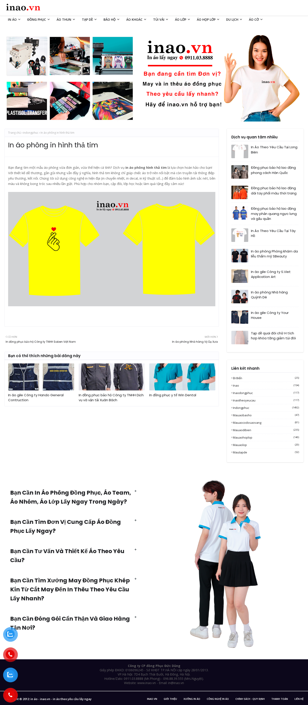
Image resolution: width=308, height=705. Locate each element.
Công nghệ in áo (218, 698)
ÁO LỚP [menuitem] (180, 19)
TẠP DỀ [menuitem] (87, 19)
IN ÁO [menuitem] (12, 19)
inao (266, 385)
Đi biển (266, 378)
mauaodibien (266, 430)
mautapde (266, 452)
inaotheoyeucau (266, 400)
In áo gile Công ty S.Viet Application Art (271, 274)
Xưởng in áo (192, 698)
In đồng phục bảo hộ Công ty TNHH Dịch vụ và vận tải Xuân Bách (111, 398)
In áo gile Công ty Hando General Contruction (36, 398)
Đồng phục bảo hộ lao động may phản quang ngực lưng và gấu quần (274, 213)
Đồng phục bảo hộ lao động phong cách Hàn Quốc (273, 170)
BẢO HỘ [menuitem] (109, 19)
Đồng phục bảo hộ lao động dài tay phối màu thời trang (274, 191)
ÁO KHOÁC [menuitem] (134, 19)
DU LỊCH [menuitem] (232, 19)
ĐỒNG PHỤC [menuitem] (36, 19)
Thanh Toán (279, 698)
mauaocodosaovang (266, 423)
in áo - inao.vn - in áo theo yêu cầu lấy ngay (61, 699)
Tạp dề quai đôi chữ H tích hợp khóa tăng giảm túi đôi (273, 336)
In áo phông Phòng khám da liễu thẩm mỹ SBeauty (274, 254)
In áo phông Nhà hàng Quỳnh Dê (269, 295)
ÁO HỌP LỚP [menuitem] (206, 19)
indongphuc (30, 133)
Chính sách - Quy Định (250, 698)
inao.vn (152, 698)
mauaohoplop (266, 437)
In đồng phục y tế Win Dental (172, 395)
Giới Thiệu (170, 698)
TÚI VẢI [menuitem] (158, 19)
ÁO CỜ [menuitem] (254, 19)
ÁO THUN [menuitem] (64, 19)
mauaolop (266, 445)
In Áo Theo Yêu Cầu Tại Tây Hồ (273, 233)
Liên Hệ (298, 698)
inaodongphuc (266, 393)
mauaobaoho (266, 415)
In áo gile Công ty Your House (270, 315)
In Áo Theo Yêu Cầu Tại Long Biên (274, 150)
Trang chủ (14, 133)
